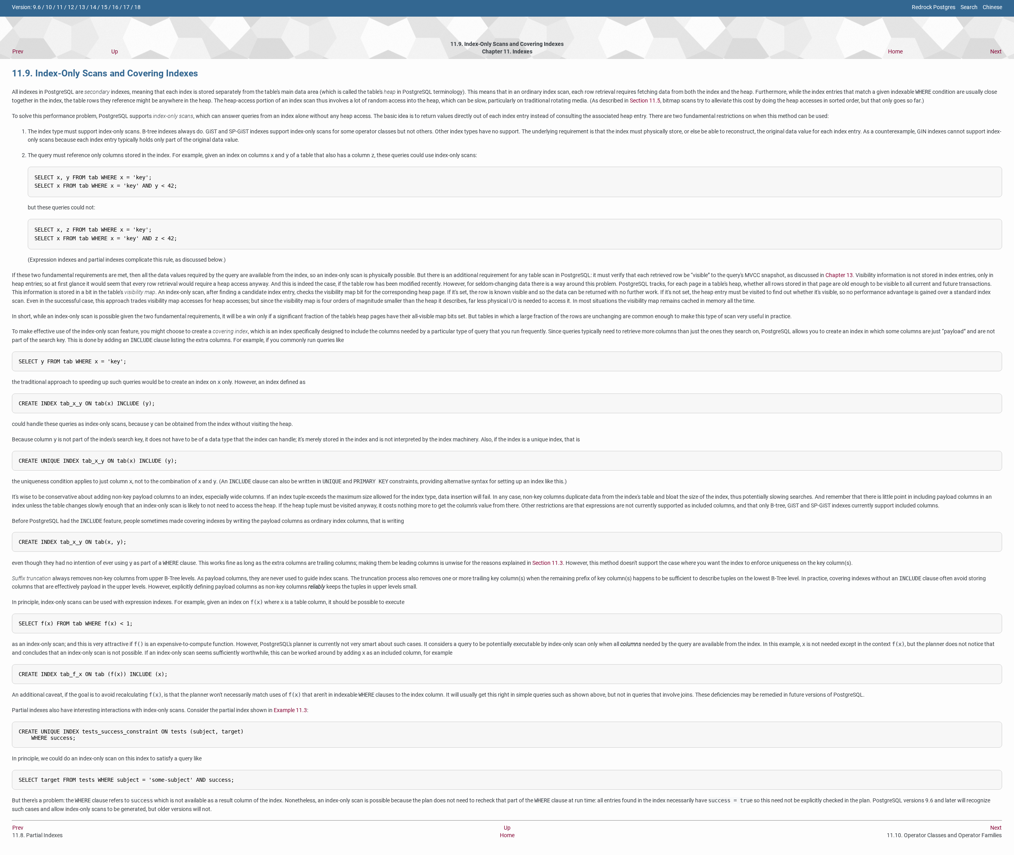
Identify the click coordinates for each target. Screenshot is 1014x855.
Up (114, 51)
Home (895, 51)
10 (49, 7)
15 (104, 7)
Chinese (992, 7)
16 (115, 7)
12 (71, 7)
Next (996, 51)
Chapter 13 (839, 275)
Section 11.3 (547, 563)
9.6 (37, 7)
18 (137, 7)
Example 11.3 (290, 710)
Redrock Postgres (933, 7)
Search (969, 7)
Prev (17, 51)
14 (93, 7)
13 (82, 7)
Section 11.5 (645, 100)
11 (60, 7)
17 (126, 7)
